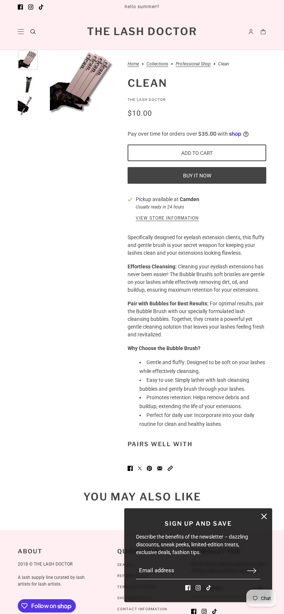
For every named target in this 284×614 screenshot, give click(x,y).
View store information (167, 218)
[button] (170, 468)
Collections (157, 64)
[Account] (251, 31)
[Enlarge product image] (83, 83)
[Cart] (263, 31)
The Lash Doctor (147, 100)
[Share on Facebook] (130, 468)
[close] (264, 516)
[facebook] (20, 7)
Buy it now (197, 176)
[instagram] (31, 7)
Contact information (142, 609)
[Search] (33, 31)
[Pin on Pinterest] (149, 468)
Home (133, 64)
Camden (189, 199)
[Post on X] (139, 468)
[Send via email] (160, 468)
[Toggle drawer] (21, 31)
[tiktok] (41, 7)
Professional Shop (193, 64)
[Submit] (252, 570)
